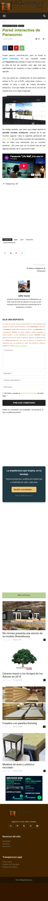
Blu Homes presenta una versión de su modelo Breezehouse (22, 635)
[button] (4, 16)
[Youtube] (37, 826)
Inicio (4, 22)
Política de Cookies (9, 867)
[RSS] (24, 826)
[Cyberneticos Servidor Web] (24, 788)
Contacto (5, 844)
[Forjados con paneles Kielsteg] (24, 703)
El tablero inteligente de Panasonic (36, 269)
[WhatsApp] (21, 47)
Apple (16, 239)
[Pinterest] (16, 47)
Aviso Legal (6, 862)
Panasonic (29, 239)
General (21, 26)
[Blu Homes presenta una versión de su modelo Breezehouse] (24, 615)
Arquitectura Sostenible (10, 26)
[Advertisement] (24, 209)
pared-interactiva (9, 242)
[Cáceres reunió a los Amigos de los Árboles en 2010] (24, 658)
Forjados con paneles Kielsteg (19, 723)
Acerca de (6, 846)
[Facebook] (4, 47)
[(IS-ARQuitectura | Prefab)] (24, 6)
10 (44, 726)
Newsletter (6, 841)
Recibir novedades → (24, 489)
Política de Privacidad (21, 345)
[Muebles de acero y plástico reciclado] (24, 747)
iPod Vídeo (6, 139)
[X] (10, 47)
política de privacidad (29, 393)
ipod (21, 239)
